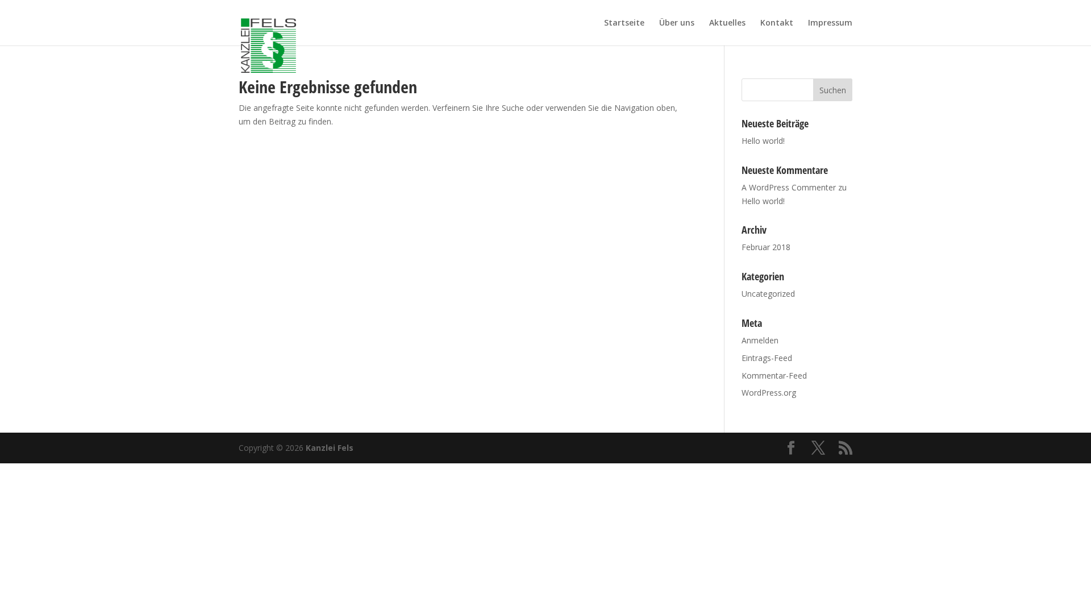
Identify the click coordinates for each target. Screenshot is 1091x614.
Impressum (830, 23)
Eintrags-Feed (767, 357)
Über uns (676, 23)
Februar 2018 (766, 247)
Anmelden (760, 340)
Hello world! (763, 140)
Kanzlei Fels (329, 447)
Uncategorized (768, 293)
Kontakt (776, 23)
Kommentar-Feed (774, 375)
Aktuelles (727, 23)
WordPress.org (769, 392)
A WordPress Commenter (789, 187)
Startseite (624, 23)
